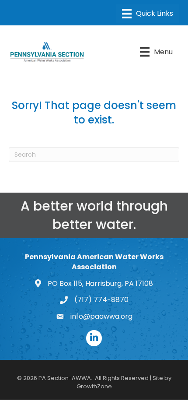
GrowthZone (94, 386)
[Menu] (147, 13)
